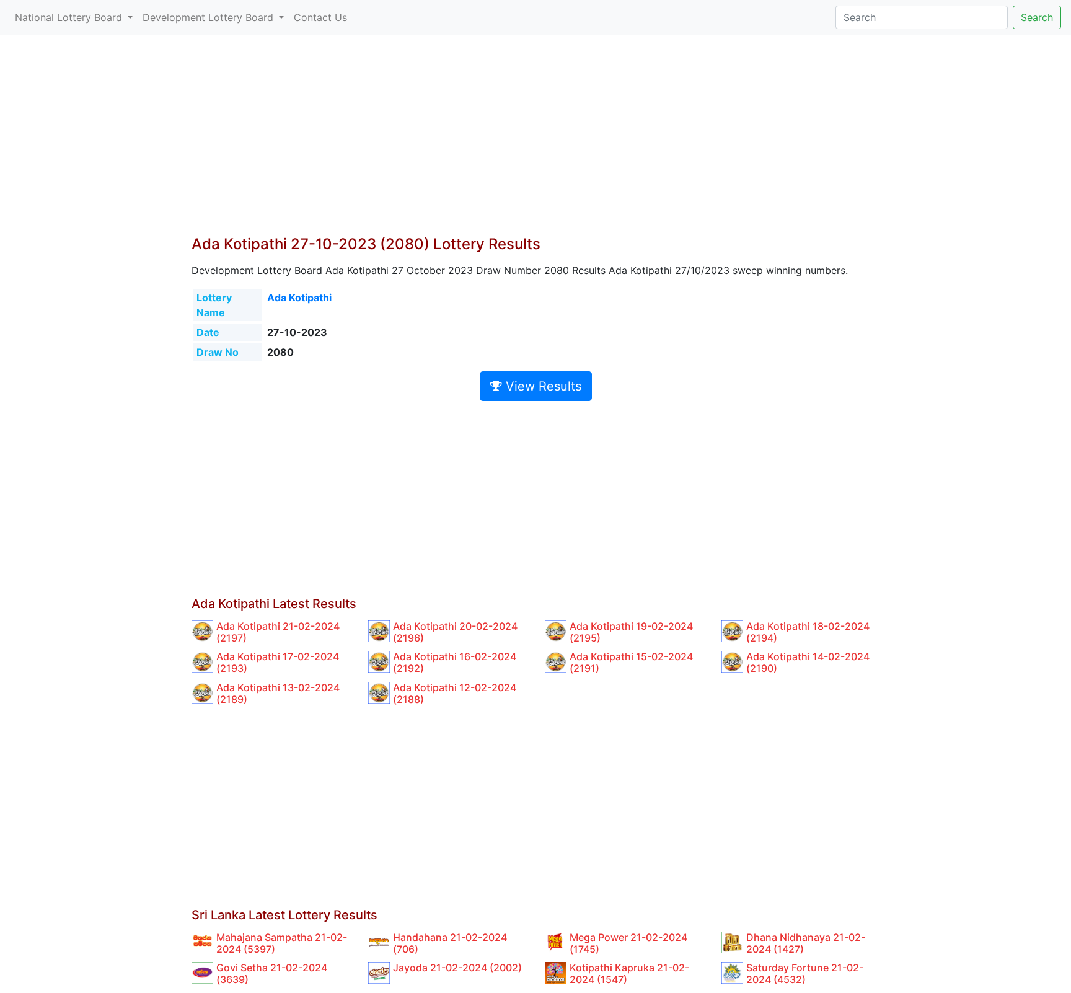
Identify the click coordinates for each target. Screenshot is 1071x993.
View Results (541, 386)
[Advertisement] (535, 142)
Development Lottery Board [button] (209, 17)
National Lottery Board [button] (70, 17)
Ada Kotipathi (299, 297)
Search (1037, 17)
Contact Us (320, 17)
